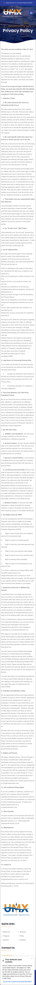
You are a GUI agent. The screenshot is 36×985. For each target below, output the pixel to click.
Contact (23, 940)
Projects (6, 936)
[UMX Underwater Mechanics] (12, 13)
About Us (6, 932)
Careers (6, 940)
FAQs (22, 936)
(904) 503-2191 (7, 956)
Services (23, 932)
